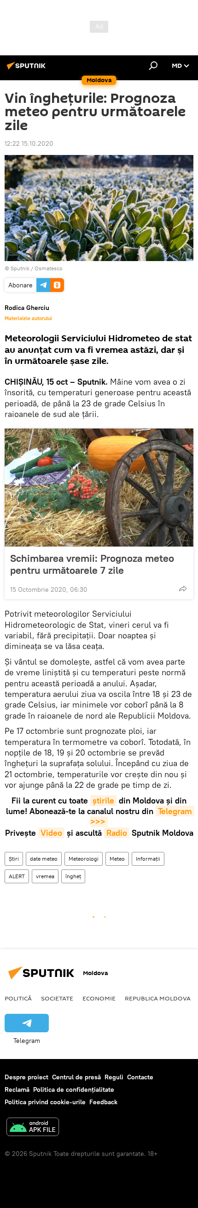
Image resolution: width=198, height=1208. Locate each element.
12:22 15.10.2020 (29, 143)
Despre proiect (26, 1077)
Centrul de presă (76, 1077)
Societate (57, 998)
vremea (45, 876)
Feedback (103, 1102)
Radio (116, 832)
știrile (103, 800)
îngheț (73, 876)
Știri (14, 858)
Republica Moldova (158, 998)
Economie (99, 998)
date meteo (44, 858)
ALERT (17, 876)
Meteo (117, 858)
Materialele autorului (28, 318)
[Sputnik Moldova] (28, 69)
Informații (148, 858)
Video (51, 832)
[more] (183, 588)
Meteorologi (84, 858)
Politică (18, 998)
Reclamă (17, 1089)
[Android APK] (32, 1128)
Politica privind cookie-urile (45, 1102)
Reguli (114, 1077)
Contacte (140, 1077)
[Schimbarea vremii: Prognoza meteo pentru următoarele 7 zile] (99, 487)
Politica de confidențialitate (73, 1089)
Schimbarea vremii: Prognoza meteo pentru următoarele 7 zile (92, 564)
